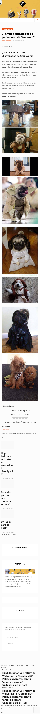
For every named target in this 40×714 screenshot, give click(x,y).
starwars (29, 434)
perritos (19, 434)
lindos (15, 434)
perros (24, 434)
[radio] (13, 418)
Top (1, 713)
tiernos (34, 434)
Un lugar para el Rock (6, 524)
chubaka (5, 434)
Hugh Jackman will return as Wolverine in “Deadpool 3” (7, 464)
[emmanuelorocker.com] (20, 9)
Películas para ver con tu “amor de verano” (6, 498)
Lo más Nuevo (7, 29)
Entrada (6, 429)
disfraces (10, 434)
